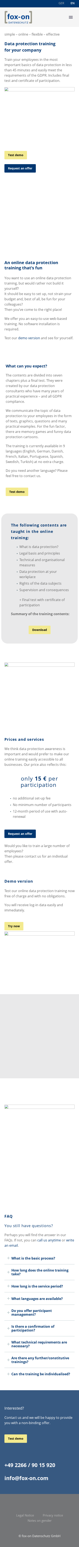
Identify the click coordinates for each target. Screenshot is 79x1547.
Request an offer (20, 168)
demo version (29, 338)
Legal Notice (25, 1515)
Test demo (15, 155)
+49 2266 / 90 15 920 (29, 1465)
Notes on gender (40, 1520)
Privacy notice (53, 1515)
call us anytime (49, 1240)
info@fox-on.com (26, 1478)
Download (39, 630)
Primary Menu (71, 17)
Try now (14, 926)
